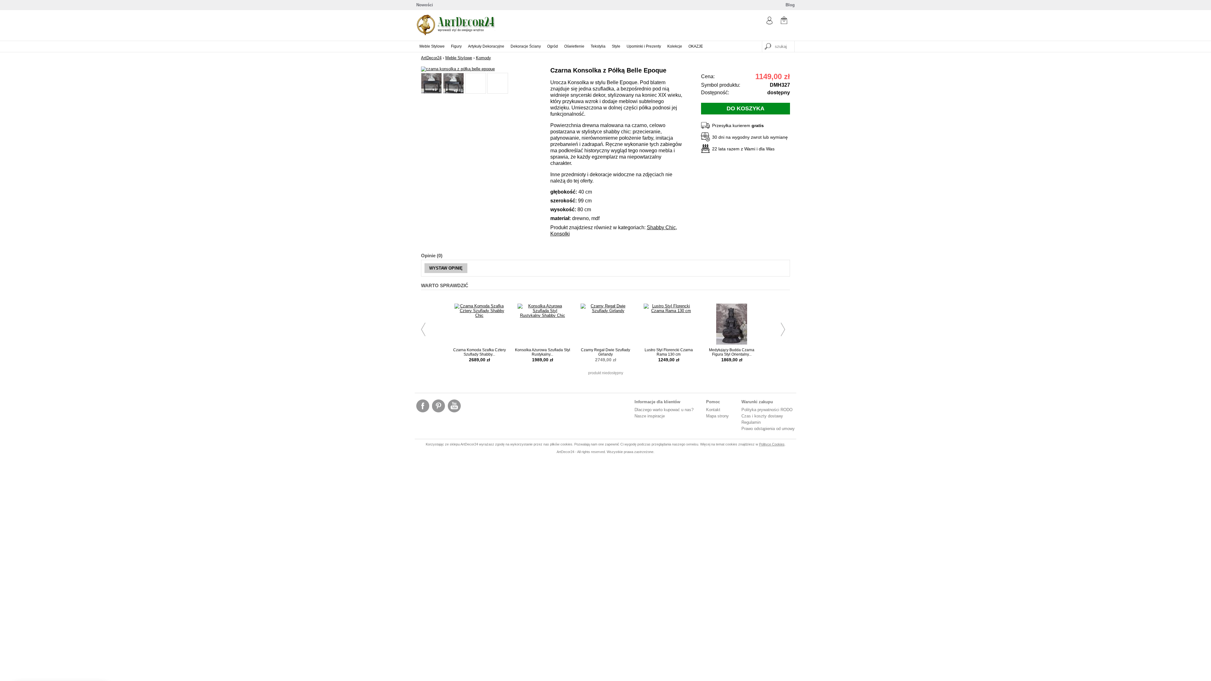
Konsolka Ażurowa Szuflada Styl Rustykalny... (542, 352)
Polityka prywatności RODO (767, 409)
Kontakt (713, 409)
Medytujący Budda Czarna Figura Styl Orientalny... (731, 352)
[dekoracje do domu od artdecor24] (455, 34)
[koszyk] (784, 21)
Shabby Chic (661, 227)
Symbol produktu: (720, 85)
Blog (790, 5)
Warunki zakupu (757, 401)
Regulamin (751, 422)
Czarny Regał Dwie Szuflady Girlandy (605, 352)
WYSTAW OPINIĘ (446, 268)
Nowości (424, 5)
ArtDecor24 (431, 57)
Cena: (708, 76)
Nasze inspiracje (650, 416)
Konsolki (560, 233)
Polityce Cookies (772, 444)
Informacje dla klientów (657, 401)
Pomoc (713, 401)
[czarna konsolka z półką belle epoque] (458, 69)
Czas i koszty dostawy (762, 416)
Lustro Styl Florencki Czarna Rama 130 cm (669, 352)
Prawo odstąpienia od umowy (768, 428)
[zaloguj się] (769, 22)
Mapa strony (717, 416)
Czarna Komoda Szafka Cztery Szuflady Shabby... (479, 352)
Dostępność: (715, 92)
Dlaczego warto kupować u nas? (664, 409)
